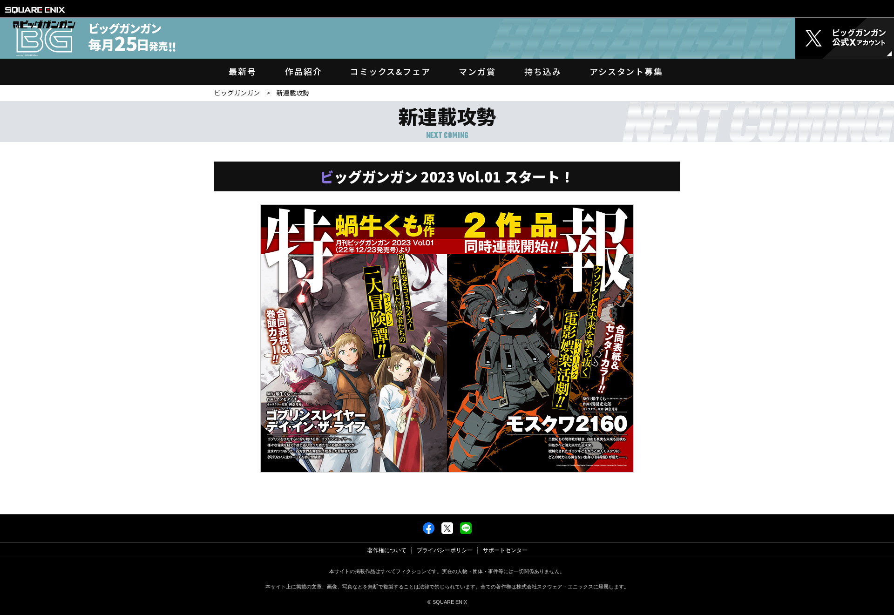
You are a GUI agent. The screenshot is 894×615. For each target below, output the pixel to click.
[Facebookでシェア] (428, 532)
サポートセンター (505, 550)
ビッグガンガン (237, 92)
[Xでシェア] (447, 532)
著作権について (386, 550)
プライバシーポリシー (445, 550)
